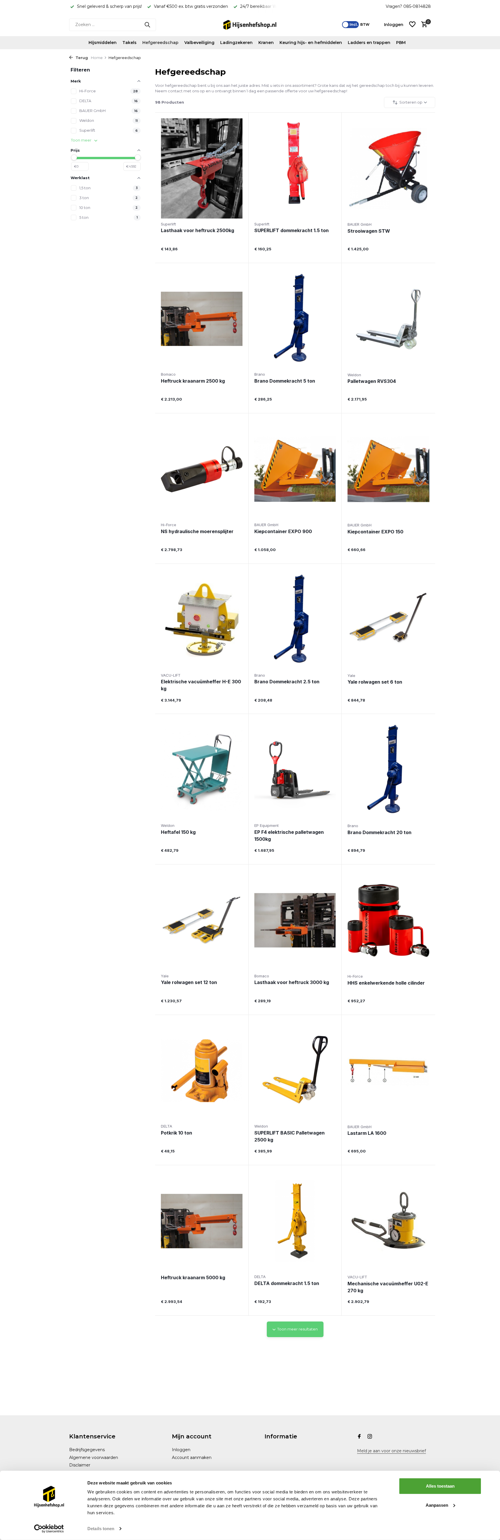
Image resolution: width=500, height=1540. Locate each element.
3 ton (84, 197)
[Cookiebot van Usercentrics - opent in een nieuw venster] (49, 1528)
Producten (169, 102)
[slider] (74, 157)
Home (97, 57)
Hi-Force (87, 91)
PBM (401, 42)
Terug (81, 57)
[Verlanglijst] (412, 24)
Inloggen (181, 1449)
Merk (76, 81)
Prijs (75, 150)
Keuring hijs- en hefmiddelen (311, 42)
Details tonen (100, 1528)
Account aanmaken (192, 1457)
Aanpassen (437, 1504)
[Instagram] (369, 1437)
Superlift (87, 130)
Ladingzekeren (236, 42)
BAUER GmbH (92, 110)
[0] (422, 24)
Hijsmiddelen (103, 42)
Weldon (86, 120)
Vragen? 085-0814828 (408, 6)
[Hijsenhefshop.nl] (249, 24)
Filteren (80, 70)
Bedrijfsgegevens (87, 1449)
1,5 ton (85, 188)
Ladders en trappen (369, 42)
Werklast (80, 177)
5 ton (84, 217)
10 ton (84, 207)
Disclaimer (79, 1465)
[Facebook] (359, 1437)
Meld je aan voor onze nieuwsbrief (391, 1450)
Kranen (266, 42)
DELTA (85, 100)
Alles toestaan (440, 1486)
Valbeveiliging (199, 42)
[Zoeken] (147, 24)
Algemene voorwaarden (93, 1457)
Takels (129, 42)
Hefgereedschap (160, 42)
